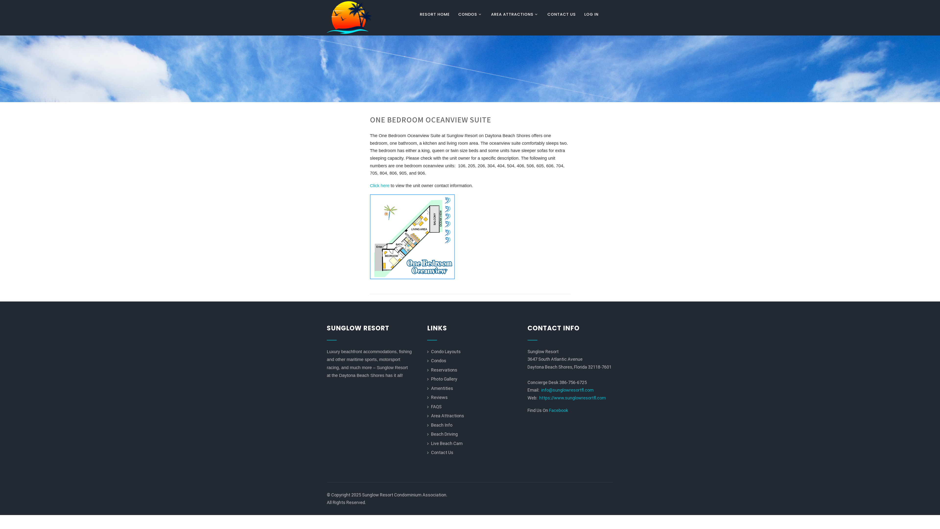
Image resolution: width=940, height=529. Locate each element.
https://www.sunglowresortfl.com (572, 397)
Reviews (439, 397)
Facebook (558, 410)
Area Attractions (512, 14)
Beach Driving (444, 434)
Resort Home (435, 14)
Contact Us (561, 14)
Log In (591, 14)
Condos (467, 14)
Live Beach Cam (447, 443)
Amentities (442, 388)
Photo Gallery (444, 379)
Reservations (444, 370)
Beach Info (441, 425)
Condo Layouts (446, 351)
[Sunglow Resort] (349, 18)
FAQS (436, 406)
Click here (379, 185)
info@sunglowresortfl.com (567, 390)
